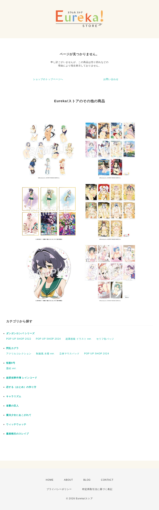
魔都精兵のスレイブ (17, 433)
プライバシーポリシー (59, 489)
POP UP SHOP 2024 (48, 338)
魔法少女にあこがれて (18, 415)
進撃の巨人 (12, 405)
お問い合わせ (110, 79)
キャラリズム (13, 396)
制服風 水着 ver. (45, 353)
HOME (50, 480)
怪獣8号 (10, 363)
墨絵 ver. (11, 368)
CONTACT (107, 480)
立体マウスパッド (69, 353)
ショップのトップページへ (48, 79)
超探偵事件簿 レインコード (21, 377)
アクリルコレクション (18, 353)
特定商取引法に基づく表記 (97, 489)
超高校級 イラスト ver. (79, 338)
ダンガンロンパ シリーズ (20, 333)
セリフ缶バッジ (105, 338)
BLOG (87, 480)
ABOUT (68, 480)
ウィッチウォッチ (16, 424)
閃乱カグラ (12, 348)
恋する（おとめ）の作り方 (21, 387)
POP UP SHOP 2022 (18, 338)
